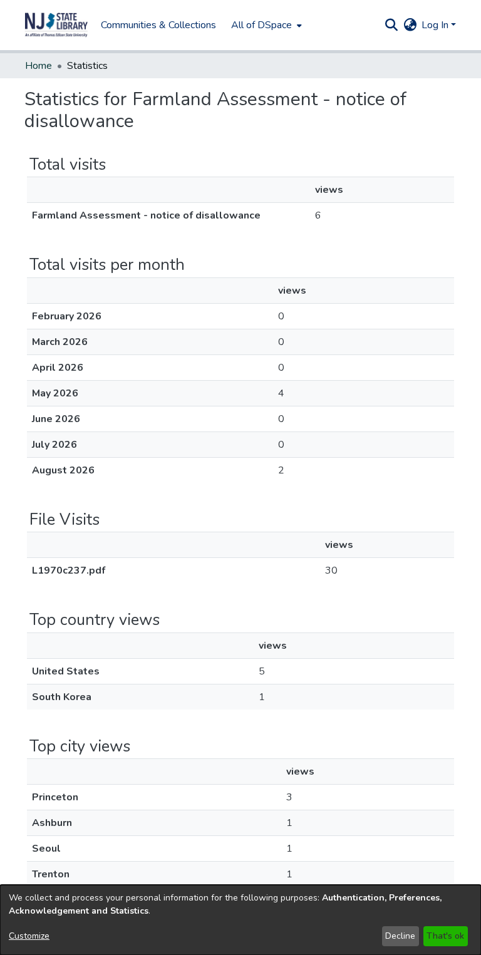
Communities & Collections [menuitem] (158, 25)
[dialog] (240, 920)
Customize (29, 936)
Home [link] (38, 66)
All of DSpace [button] (261, 25)
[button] (56, 25)
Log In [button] (436, 25)
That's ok (445, 936)
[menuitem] (265, 25)
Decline (400, 936)
